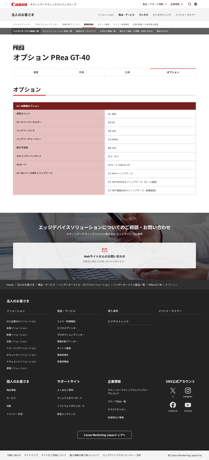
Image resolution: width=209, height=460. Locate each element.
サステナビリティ (117, 409)
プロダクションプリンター (46, 24)
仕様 (127, 72)
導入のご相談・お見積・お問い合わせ (136, 31)
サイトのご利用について (53, 455)
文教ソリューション (17, 341)
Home (10, 284)
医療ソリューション (17, 334)
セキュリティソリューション (21, 354)
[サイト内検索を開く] (190, 4)
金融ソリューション (17, 328)
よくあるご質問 (65, 390)
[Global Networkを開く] (196, 4)
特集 (9, 406)
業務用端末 (89, 24)
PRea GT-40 (155, 284)
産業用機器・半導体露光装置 (145, 24)
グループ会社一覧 (117, 401)
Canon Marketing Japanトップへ (104, 435)
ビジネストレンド (162, 14)
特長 (81, 72)
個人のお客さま (18, 381)
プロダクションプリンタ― (71, 334)
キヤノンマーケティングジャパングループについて (128, 391)
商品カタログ (163, 31)
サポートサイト (68, 381)
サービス (11, 398)
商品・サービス (127, 14)
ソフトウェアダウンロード (71, 406)
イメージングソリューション (21, 348)
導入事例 (143, 14)
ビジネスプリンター (22, 24)
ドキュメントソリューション (21, 361)
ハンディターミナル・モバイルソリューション (84, 284)
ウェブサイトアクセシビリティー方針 (122, 455)
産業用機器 (63, 361)
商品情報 (11, 390)
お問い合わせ (14, 455)
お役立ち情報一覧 (108, 31)
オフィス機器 (103, 24)
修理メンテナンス (66, 414)
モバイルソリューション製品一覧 (57, 31)
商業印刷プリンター (71, 24)
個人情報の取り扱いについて (84, 455)
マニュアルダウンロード (69, 398)
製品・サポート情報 (153, 4)
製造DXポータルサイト (86, 31)
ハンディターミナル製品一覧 (26, 31)
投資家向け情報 (116, 417)
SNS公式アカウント (180, 381)
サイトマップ (31, 455)
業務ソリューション (17, 368)
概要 (35, 72)
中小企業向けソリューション (21, 321)
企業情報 (174, 4)
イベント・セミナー (186, 14)
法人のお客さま (22, 14)
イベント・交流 (15, 414)
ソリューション (106, 14)
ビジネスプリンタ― (67, 328)
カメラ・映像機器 (121, 24)
